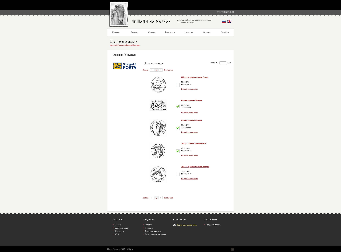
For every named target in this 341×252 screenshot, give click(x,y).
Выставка (170, 32)
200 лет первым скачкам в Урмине (194, 77)
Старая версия (225, 12)
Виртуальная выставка (155, 234)
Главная (116, 32)
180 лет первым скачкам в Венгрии (195, 167)
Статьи (151, 32)
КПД (117, 234)
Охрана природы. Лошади (191, 100)
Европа (129, 45)
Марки (118, 225)
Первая (145, 70)
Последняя (168, 70)
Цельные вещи (121, 228)
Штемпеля (121, 45)
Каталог (134, 32)
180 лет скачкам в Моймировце (193, 143)
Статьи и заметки (153, 231)
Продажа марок (213, 225)
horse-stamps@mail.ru (187, 225)
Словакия (136, 45)
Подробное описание (189, 89)
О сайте (225, 32)
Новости (189, 32)
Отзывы (207, 32)
